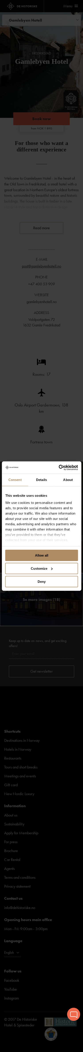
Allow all (41, 555)
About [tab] (68, 480)
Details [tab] (41, 480)
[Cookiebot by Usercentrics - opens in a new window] (59, 467)
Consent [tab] (15, 480)
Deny (42, 581)
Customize (39, 568)
